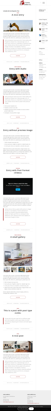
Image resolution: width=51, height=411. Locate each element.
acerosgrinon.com (25, 61)
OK (31, 408)
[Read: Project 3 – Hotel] (40, 41)
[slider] (31, 84)
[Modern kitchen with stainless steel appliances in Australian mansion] (18, 254)
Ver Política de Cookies (23, 408)
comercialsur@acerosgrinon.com (33, 403)
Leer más (18, 55)
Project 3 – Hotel (45, 40)
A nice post (18, 335)
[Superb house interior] (14, 269)
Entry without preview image (18, 130)
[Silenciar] (28, 84)
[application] (18, 84)
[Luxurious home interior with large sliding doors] (29, 269)
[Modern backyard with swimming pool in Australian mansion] (21, 269)
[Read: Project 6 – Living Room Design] (40, 23)
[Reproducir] (4, 84)
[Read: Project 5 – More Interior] (40, 29)
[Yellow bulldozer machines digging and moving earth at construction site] (18, 25)
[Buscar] (40, 3)
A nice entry (18, 15)
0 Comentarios (16, 61)
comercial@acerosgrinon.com (8, 402)
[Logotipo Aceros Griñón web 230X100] (25, 3)
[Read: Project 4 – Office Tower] (40, 35)
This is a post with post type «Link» (18, 311)
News (18, 12)
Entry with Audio (17, 68)
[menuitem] (40, 3)
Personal (19, 66)
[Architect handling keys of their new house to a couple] (18, 79)
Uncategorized (42, 54)
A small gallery (17, 237)
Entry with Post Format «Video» (18, 171)
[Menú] (43, 3)
